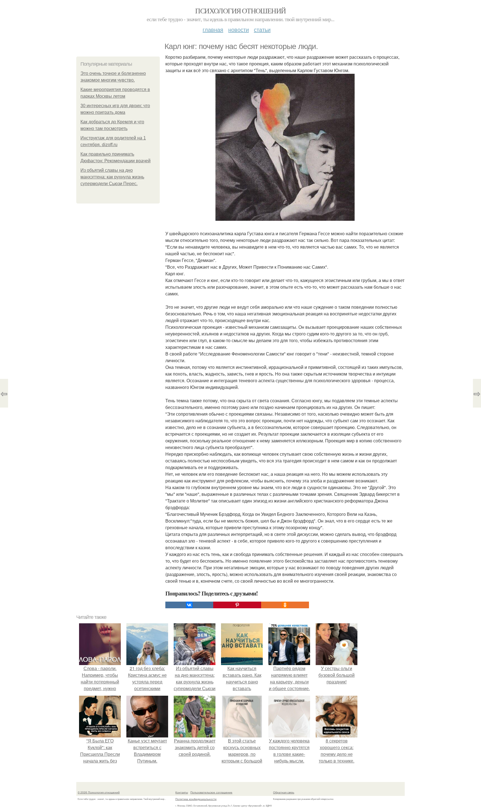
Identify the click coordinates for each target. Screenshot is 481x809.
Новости (238, 29)
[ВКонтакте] (189, 605)
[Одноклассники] (285, 605)
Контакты (181, 792)
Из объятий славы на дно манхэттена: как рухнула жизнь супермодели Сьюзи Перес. (112, 177)
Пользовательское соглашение (211, 792)
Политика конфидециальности (196, 799)
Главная (213, 29)
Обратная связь (283, 792)
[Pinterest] (237, 605)
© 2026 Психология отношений (99, 792)
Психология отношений (240, 10)
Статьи (262, 29)
